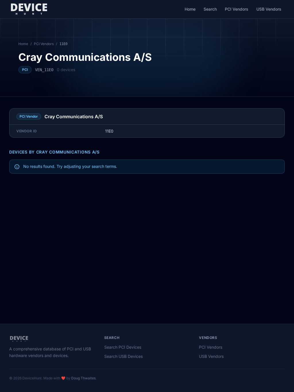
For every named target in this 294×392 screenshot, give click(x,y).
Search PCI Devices (122, 347)
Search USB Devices (123, 356)
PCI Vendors (236, 9)
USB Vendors (268, 9)
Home (190, 9)
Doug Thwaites (83, 378)
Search (210, 9)
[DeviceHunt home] (29, 9)
